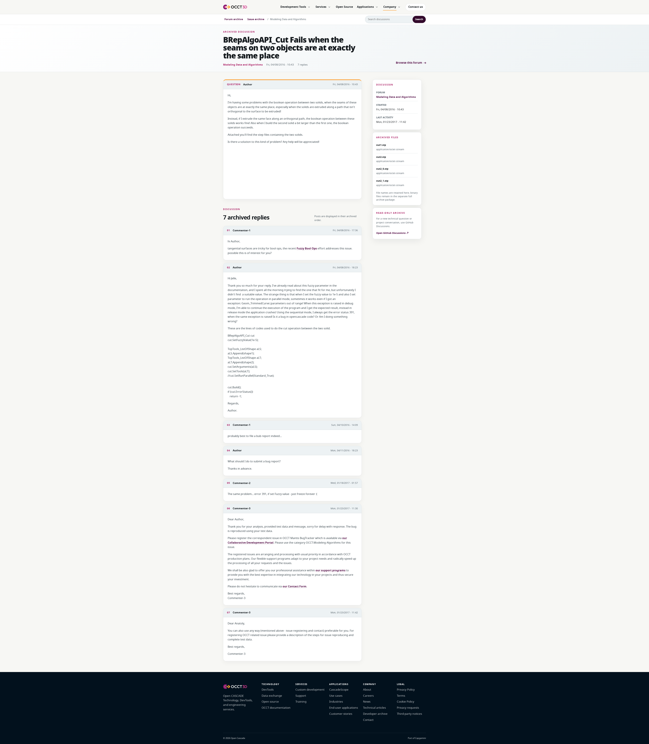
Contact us (415, 7)
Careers (368, 696)
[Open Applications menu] (377, 7)
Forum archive (233, 19)
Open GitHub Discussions (391, 233)
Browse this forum (409, 63)
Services (321, 7)
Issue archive (255, 19)
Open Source (344, 7)
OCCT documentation (276, 708)
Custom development (309, 690)
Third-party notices (409, 714)
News (366, 702)
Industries (336, 702)
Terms (401, 696)
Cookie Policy (405, 702)
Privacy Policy (406, 690)
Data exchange (272, 696)
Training (300, 702)
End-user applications (343, 708)
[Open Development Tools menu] (309, 7)
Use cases (335, 696)
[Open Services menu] (329, 7)
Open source (270, 702)
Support (300, 696)
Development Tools (293, 7)
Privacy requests (408, 708)
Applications (365, 7)
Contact (368, 720)
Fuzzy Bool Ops (307, 249)
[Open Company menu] (399, 7)
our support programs (330, 570)
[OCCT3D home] (235, 7)
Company (389, 7)
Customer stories (340, 714)
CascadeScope (338, 690)
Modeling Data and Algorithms (243, 65)
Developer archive (375, 714)
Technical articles (374, 708)
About (367, 690)
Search (419, 19)
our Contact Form (294, 586)
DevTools (268, 690)
